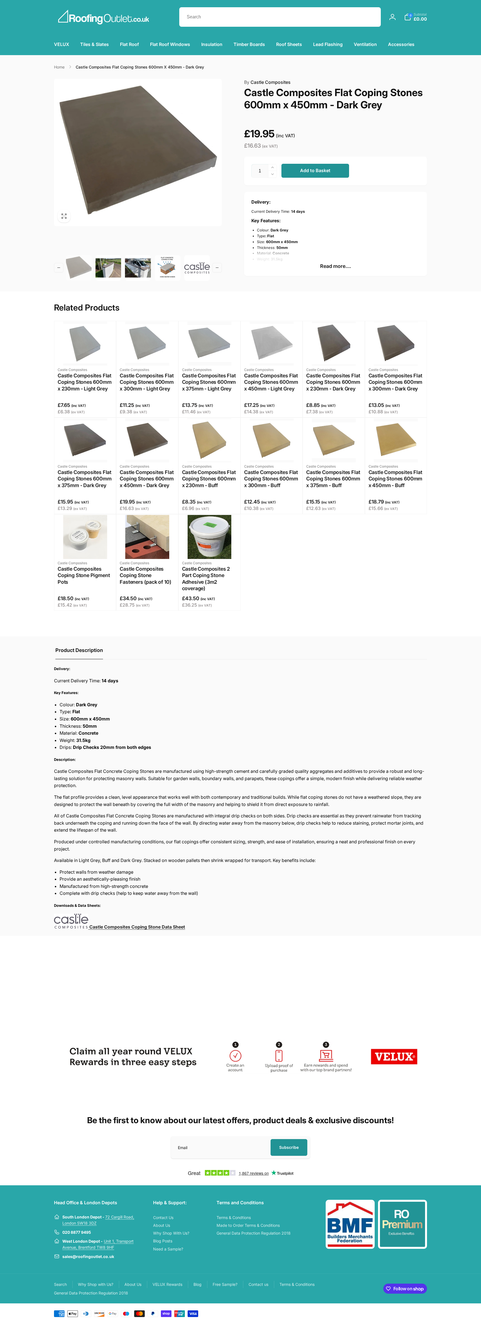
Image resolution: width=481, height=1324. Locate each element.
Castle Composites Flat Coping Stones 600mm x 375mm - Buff (333, 478)
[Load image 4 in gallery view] (167, 268)
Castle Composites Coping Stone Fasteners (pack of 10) (145, 575)
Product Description (79, 650)
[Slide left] (58, 267)
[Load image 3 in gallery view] (138, 268)
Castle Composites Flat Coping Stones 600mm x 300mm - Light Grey (147, 382)
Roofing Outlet (390, 1313)
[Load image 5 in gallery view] (197, 268)
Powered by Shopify (413, 1313)
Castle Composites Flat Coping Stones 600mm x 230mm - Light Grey (85, 382)
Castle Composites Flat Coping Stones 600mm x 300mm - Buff (271, 478)
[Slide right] (217, 267)
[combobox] (280, 17)
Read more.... (335, 266)
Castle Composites (267, 82)
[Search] (371, 17)
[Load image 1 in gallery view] (79, 268)
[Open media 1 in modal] (138, 152)
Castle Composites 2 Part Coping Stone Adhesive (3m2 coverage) (206, 578)
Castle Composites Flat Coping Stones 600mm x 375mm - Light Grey (209, 382)
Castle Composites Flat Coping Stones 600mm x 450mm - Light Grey (271, 382)
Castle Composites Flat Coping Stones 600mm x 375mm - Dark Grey (85, 478)
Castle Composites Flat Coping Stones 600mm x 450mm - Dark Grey (147, 478)
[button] (415, 17)
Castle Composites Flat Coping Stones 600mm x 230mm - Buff (209, 478)
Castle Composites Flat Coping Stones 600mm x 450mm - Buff (396, 478)
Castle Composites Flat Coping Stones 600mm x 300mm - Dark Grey (396, 382)
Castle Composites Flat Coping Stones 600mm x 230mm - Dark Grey (333, 382)
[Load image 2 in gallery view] (108, 268)
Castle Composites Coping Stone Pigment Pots (84, 575)
